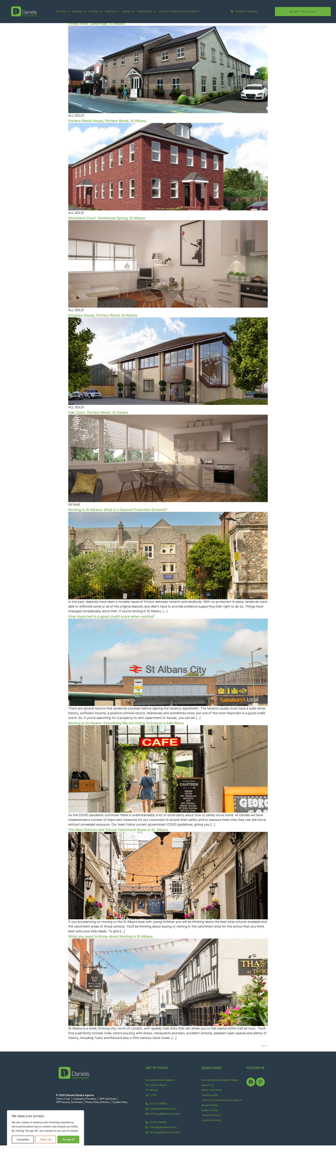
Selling (77, 11)
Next (264, 1046)
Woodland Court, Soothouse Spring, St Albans (106, 218)
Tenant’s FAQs (211, 1115)
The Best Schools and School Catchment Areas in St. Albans (118, 830)
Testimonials (210, 1095)
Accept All (68, 1139)
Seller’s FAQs (210, 1110)
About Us (208, 1085)
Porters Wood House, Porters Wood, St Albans (107, 121)
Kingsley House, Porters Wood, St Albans (102, 315)
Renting (110, 11)
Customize (23, 1139)
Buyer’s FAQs (210, 1105)
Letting (93, 11)
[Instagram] (260, 1082)
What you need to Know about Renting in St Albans (110, 936)
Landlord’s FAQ (211, 1120)
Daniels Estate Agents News (220, 1080)
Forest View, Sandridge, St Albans (96, 24)
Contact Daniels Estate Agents (179, 11)
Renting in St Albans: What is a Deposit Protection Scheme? (117, 510)
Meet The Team (212, 1090)
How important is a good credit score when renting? (111, 616)
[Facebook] (250, 1082)
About (126, 11)
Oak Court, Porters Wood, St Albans (98, 412)
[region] (45, 1128)
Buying (61, 11)
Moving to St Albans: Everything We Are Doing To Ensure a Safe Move (126, 723)
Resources (145, 11)
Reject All (45, 1139)
